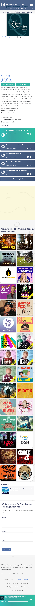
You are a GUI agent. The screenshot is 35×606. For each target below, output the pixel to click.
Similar (23, 84)
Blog (8, 583)
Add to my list (7, 37)
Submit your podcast (12, 587)
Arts (2, 78)
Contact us (24, 583)
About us (15, 583)
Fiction (7, 78)
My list (24, 9)
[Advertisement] (17, 56)
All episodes (9, 84)
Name (4, 531)
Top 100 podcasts (14, 9)
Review (4, 517)
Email (4, 540)
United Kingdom (23, 579)
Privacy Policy (25, 587)
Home (6, 579)
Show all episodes (18, 179)
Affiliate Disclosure (17, 590)
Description (5, 76)
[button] (32, 3)
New (12, 579)
